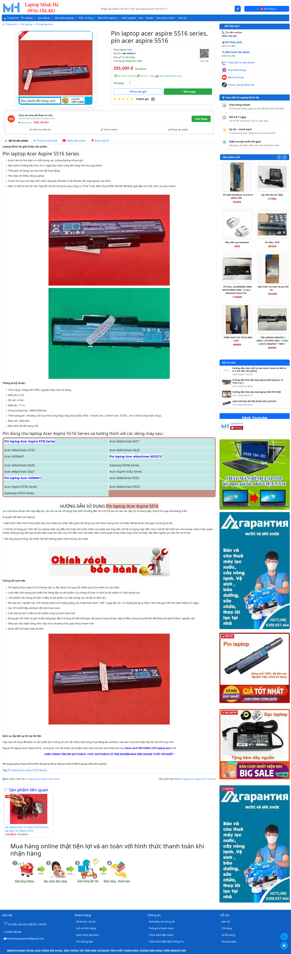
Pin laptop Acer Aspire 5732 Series (29, 441)
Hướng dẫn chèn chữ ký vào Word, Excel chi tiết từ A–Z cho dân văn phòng (259, 369)
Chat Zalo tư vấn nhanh (241, 62)
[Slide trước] (279, 157)
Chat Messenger (237, 70)
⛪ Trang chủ (11, 18)
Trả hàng (227, 928)
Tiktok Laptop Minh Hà (241, 84)
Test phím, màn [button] (165, 18)
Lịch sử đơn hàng (86, 928)
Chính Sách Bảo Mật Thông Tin (166, 941)
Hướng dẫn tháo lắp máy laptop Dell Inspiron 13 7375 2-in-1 (257, 381)
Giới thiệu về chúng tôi (162, 921)
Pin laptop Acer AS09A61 (22, 478)
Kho (141, 18)
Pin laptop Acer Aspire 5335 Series (42, 778)
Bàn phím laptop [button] (64, 18)
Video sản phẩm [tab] (75, 140)
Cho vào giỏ (139, 91)
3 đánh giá (142, 99)
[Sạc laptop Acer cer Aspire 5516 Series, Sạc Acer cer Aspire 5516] (29, 809)
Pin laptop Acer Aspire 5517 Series (196, 778)
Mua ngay (189, 91)
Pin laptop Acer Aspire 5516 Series (27, 770)
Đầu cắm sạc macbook (237, 242)
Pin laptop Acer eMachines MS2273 (135, 456)
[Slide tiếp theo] (284, 157)
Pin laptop (26, 24)
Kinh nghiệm (129, 18)
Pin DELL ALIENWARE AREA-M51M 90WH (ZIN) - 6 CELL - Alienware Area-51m (237, 289)
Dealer (150, 18)
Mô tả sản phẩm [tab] (17, 140)
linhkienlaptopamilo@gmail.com (25, 938)
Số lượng (119, 83)
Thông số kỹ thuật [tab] (46, 140)
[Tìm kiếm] (238, 9)
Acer (129, 49)
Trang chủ (11, 24)
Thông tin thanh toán (161, 928)
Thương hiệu (229, 941)
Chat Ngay (201, 119)
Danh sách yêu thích (87, 935)
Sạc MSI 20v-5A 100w (272, 194)
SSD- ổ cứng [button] (86, 18)
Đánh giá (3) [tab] (101, 140)
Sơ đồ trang (228, 935)
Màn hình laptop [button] (107, 18)
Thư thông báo (84, 941)
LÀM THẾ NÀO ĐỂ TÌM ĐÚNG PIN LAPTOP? (254, 401)
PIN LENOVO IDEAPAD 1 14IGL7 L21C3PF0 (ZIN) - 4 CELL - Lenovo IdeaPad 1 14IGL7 (272, 340)
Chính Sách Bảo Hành (161, 935)
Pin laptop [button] (27, 18)
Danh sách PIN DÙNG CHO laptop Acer (148, 748)
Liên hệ (182, 18)
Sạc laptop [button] (44, 18)
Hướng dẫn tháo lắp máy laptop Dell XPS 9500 (256, 392)
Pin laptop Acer (44, 24)
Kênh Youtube (236, 77)
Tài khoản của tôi (85, 921)
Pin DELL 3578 (272, 242)
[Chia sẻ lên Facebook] (153, 99)
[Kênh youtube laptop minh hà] (238, 427)
